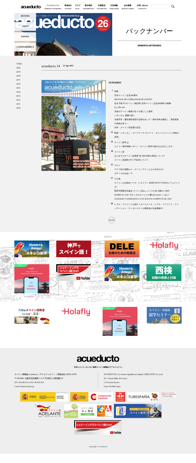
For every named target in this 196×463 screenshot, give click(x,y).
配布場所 (88, 6)
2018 (18, 76)
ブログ (77, 6)
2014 (18, 92)
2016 (18, 84)
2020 (18, 68)
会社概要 (128, 6)
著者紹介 (68, 6)
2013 (18, 96)
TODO (19, 64)
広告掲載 (114, 6)
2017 (18, 80)
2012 (18, 100)
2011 (18, 104)
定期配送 (102, 6)
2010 (18, 108)
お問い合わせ (142, 6)
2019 (18, 72)
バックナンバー (53, 6)
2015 (18, 88)
